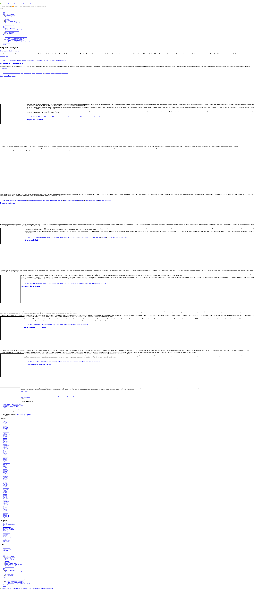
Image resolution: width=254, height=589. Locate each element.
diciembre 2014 (6, 445)
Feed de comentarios (7, 549)
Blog (4, 26)
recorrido (86, 116)
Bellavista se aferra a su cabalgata (35, 327)
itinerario (41, 60)
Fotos (4, 13)
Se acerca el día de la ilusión (9, 51)
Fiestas (4, 35)
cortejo (59, 200)
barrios (41, 396)
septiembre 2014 (6, 448)
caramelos (33, 60)
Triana (116, 237)
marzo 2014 (5, 455)
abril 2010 (5, 510)
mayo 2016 (5, 425)
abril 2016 (5, 426)
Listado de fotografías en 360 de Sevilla (13, 22)
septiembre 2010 (6, 504)
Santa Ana (98, 237)
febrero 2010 (5, 513)
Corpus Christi (66, 237)
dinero (57, 361)
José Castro (46, 60)
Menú (2, 8)
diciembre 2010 (6, 501)
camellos (47, 200)
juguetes (78, 116)
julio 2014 (5, 451)
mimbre (65, 324)
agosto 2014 (5, 450)
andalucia (25, 200)
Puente (92, 237)
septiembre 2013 (6, 463)
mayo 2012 (5, 482)
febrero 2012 (5, 485)
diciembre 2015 (6, 430)
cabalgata (29, 60)
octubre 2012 (5, 476)
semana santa (103, 237)
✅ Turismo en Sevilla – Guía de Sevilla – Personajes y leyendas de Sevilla (15, 3)
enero (37, 73)
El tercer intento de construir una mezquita (11, 408)
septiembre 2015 (6, 434)
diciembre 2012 (6, 473)
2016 (22, 60)
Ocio (4, 27)
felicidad (65, 200)
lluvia (55, 396)
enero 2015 (5, 444)
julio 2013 (5, 465)
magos (44, 73)
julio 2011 (5, 492)
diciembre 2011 (6, 488)
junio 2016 (5, 423)
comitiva (61, 283)
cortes (54, 361)
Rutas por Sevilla (8, 16)
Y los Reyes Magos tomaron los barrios (37, 364)
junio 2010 (5, 508)
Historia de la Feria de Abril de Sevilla (16, 38)
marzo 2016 (5, 427)
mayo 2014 (5, 453)
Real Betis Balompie (9, 32)
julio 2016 (5, 422)
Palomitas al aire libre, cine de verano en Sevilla (13, 405)
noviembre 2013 (6, 460)
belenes (46, 324)
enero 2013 (5, 472)
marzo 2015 (5, 441)
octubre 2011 (5, 490)
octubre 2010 (5, 503)
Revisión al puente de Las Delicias (10, 407)
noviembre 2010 (6, 502)
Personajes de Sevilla (9, 18)
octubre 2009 (5, 517)
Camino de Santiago (7, 527)
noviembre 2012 (6, 475)
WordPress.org (6, 550)
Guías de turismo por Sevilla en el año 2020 (12, 404)
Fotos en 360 (5, 531)
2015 (22, 73)
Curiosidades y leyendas (10, 15)
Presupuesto (73, 324)
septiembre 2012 (6, 477)
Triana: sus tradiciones (7, 203)
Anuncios (5, 523)
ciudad (55, 200)
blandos (33, 200)
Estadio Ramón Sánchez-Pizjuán (12, 31)
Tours (4, 12)
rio (95, 237)
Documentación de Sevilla (8, 14)
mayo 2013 (5, 467)
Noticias (7, 19)
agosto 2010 (5, 505)
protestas (77, 361)
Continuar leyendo (4, 56)
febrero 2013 (5, 471)
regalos (89, 116)
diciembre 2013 (6, 459)
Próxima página (26, 397)
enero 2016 (5, 429)
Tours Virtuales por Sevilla (10, 23)
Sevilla (4, 34)
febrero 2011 (5, 498)
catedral (61, 237)
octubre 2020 (5, 421)
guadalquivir (81, 237)
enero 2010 (5, 514)
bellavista (46, 361)
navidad (69, 324)
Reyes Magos (52, 60)
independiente (87, 237)
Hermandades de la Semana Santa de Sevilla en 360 (19, 41)
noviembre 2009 (6, 516)
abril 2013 (5, 469)
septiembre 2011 (6, 491)
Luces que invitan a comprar (30, 286)
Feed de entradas (6, 548)
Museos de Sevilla (9, 33)
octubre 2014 (5, 447)
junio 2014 (5, 452)
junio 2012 (5, 480)
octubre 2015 (5, 433)
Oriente (52, 73)
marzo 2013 (5, 470)
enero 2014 (5, 458)
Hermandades (8, 20)
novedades (48, 73)
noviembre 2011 (6, 489)
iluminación (58, 324)
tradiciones (112, 237)
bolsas (36, 200)
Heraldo (66, 116)
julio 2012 (5, 479)
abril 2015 (5, 440)
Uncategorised (6, 541)
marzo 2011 (5, 497)
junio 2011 (5, 494)
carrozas (33, 73)
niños (83, 200)
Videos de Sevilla (6, 43)
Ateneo (24, 60)
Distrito (60, 361)
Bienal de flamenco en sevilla (11, 21)
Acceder (4, 546)
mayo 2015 (5, 439)
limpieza (76, 200)
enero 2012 (5, 486)
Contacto (4, 44)
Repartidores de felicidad (35, 119)
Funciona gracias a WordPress (46, 588)
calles (44, 200)
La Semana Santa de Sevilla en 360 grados (14, 39)
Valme (90, 361)
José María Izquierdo (81, 283)
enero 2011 (5, 500)
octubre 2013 (5, 461)
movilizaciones (66, 361)
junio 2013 (5, 466)
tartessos (100, 200)
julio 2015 (5, 436)
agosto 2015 (5, 435)
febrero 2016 (5, 428)
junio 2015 (5, 438)
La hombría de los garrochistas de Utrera (21, 415)
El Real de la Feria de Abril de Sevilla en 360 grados (16, 37)
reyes (56, 73)
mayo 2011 (5, 495)
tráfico (87, 361)
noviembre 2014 (6, 446)
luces (62, 324)
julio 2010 (5, 507)
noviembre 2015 (6, 432)
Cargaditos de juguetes (7, 76)
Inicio (4, 10)
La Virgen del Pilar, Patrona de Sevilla (23, 414)
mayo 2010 (5, 509)
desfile (52, 396)
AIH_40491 (5, 60)
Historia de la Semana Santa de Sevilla (16, 40)
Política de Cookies (36, 588)
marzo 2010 (5, 511)
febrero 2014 (5, 457)
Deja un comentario (62, 60)
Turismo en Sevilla (6, 540)
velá (119, 237)
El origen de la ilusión (32, 240)
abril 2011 (5, 496)
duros (62, 200)
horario (69, 116)
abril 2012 (5, 483)
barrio (53, 237)
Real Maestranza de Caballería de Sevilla (13, 29)
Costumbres (72, 237)
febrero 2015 (5, 442)
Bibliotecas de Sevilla (9, 25)
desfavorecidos (70, 283)
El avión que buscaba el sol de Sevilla (10, 406)
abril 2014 (5, 454)
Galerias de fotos (6, 533)
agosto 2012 (5, 478)
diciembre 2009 (6, 515)
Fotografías (5, 530)
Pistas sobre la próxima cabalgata (11, 63)
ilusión (37, 60)
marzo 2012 (5, 484)
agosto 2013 (5, 464)
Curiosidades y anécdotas (8, 528)
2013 (22, 200)
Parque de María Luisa (10, 28)
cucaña (77, 237)
